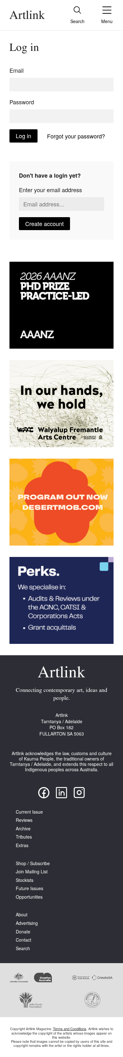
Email (16, 70)
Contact (23, 940)
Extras (22, 845)
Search (23, 948)
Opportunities (29, 897)
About (21, 915)
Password (21, 102)
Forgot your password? (76, 136)
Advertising (27, 923)
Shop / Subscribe (33, 863)
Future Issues (29, 888)
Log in (23, 135)
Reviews (24, 820)
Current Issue (29, 812)
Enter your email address (50, 190)
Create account (44, 223)
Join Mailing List (32, 872)
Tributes (24, 837)
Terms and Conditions (69, 1028)
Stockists (24, 880)
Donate (23, 932)
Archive (23, 829)
